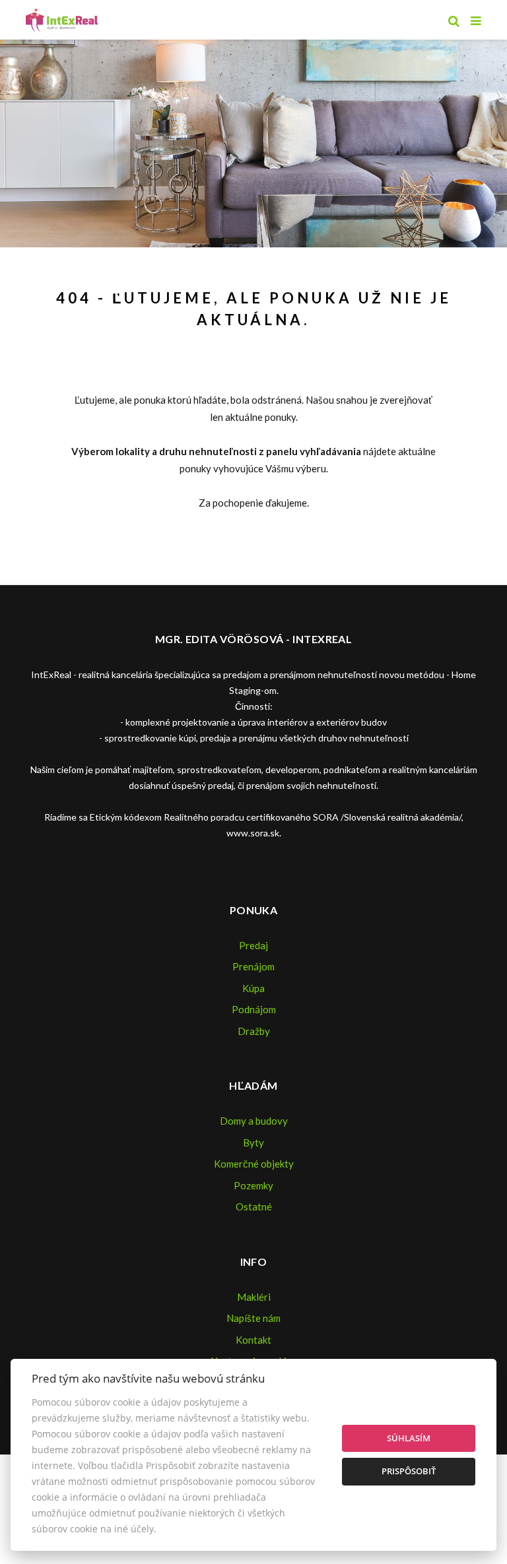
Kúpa (253, 988)
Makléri (254, 1297)
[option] (253, 140)
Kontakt (253, 1340)
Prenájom (253, 966)
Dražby (254, 1031)
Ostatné (254, 1206)
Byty (253, 1142)
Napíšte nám (253, 1318)
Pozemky (253, 1185)
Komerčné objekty (254, 1164)
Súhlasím (408, 1438)
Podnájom (254, 1009)
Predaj (253, 945)
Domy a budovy (254, 1121)
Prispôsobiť (409, 1471)
